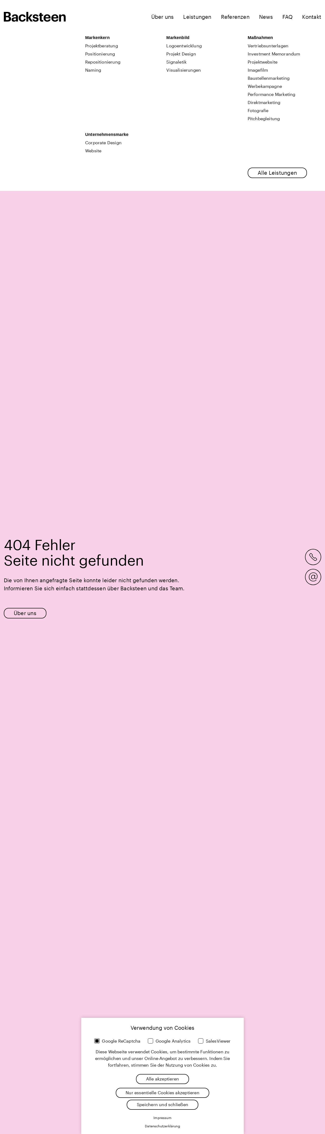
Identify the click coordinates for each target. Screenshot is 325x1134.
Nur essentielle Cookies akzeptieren (162, 1092)
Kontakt (311, 17)
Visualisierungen (183, 70)
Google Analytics (173, 1041)
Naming (93, 70)
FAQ (287, 17)
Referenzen (235, 17)
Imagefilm (258, 70)
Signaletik (176, 62)
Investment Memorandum (274, 53)
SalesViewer (218, 1041)
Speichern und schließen (162, 1104)
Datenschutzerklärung (162, 1126)
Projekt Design (181, 53)
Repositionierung (102, 62)
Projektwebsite (263, 62)
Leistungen (197, 17)
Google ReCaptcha (121, 1041)
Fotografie (258, 110)
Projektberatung (101, 45)
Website (93, 150)
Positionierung (100, 53)
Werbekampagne (265, 86)
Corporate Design (103, 142)
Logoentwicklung (184, 45)
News (266, 17)
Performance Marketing (271, 94)
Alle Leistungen (277, 172)
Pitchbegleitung (264, 118)
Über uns (162, 17)
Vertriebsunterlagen (268, 45)
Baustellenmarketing (269, 78)
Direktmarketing (264, 102)
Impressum (162, 1118)
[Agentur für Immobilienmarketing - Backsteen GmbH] (35, 17)
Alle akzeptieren (162, 1078)
